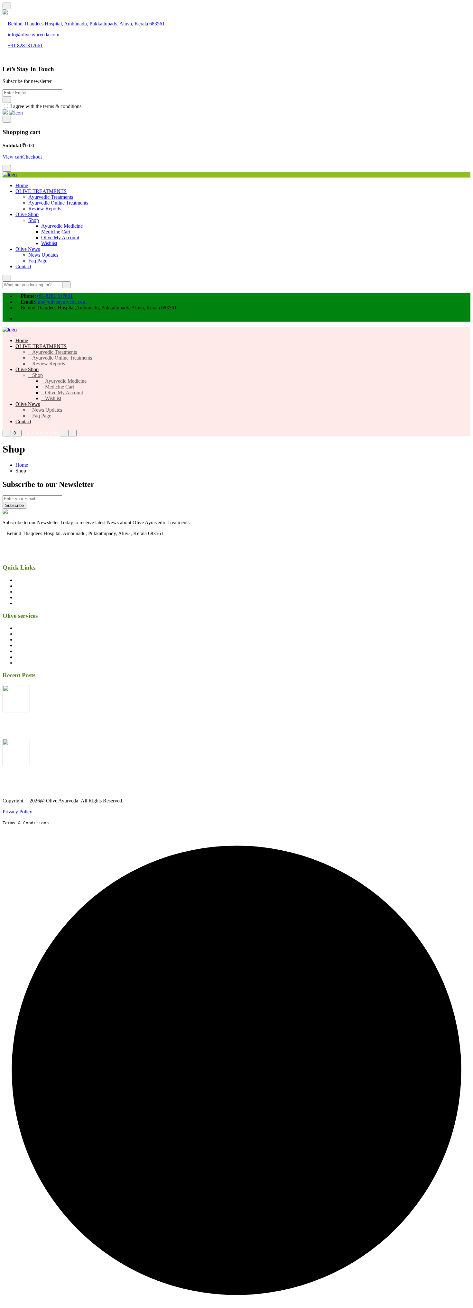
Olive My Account (60, 237)
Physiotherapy (29, 645)
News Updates (43, 255)
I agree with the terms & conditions (45, 106)
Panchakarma (29, 633)
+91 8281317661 (25, 45)
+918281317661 (23, 555)
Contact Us (26, 603)
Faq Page (37, 260)
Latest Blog (27, 586)
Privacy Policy (17, 811)
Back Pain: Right (21, 777)
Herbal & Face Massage (39, 657)
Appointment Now (41, 432)
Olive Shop (27, 214)
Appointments (29, 591)
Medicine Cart (55, 231)
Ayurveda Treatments (37, 628)
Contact (23, 266)
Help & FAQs (29, 597)
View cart (12, 157)
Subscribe (14, 505)
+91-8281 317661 (54, 296)
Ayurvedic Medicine (62, 226)
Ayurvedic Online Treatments (58, 203)
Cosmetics (25, 639)
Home (21, 185)
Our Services (28, 580)
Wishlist (49, 243)
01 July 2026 (19, 735)
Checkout (32, 157)
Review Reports (44, 208)
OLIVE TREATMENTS (41, 191)
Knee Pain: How (20, 723)
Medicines (25, 651)
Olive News (27, 249)
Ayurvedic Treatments (50, 197)
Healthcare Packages (36, 662)
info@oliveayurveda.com (33, 34)
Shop (33, 220)
